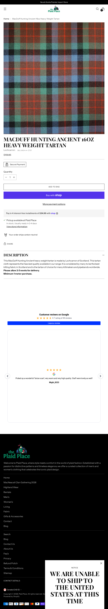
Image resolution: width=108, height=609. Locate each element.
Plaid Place (23, 594)
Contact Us (9, 544)
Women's (8, 502)
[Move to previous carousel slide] (96, 294)
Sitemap (8, 573)
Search (7, 534)
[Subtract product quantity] (14, 177)
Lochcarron (9, 150)
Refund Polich (11, 563)
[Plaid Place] (54, 9)
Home (6, 19)
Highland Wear (11, 487)
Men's (6, 497)
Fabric (7, 511)
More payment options (54, 204)
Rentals (7, 492)
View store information (16, 226)
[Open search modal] (97, 9)
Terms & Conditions (13, 568)
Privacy (7, 558)
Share (10, 244)
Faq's (6, 553)
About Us (8, 548)
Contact (8, 521)
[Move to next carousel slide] (102, 294)
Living (7, 506)
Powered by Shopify (11, 596)
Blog (6, 526)
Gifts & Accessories (13, 516)
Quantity (8, 171)
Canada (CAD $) (13, 590)
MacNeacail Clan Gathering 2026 (20, 482)
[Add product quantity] (6, 177)
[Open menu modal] (5, 9)
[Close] (101, 563)
